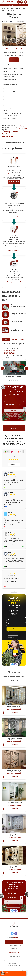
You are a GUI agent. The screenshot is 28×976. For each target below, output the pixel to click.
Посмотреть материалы (14, 428)
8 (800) (14, 938)
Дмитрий (10, 492)
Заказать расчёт (14, 59)
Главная (5, 8)
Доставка (15, 339)
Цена (5, 339)
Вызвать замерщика (14, 216)
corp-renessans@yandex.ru (14, 945)
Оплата (21, 339)
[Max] (15, 664)
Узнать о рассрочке (14, 250)
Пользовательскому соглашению (13, 416)
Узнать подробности (23, 127)
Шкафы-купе (14, 8)
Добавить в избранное (14, 956)
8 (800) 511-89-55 (15, 170)
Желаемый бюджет (15, 404)
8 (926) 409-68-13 (15, 175)
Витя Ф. (10, 572)
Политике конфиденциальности (13, 415)
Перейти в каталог (14, 283)
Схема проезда (14, 952)
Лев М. (10, 512)
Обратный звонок (14, 942)
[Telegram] (12, 664)
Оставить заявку (14, 181)
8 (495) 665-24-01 (14, 173)
